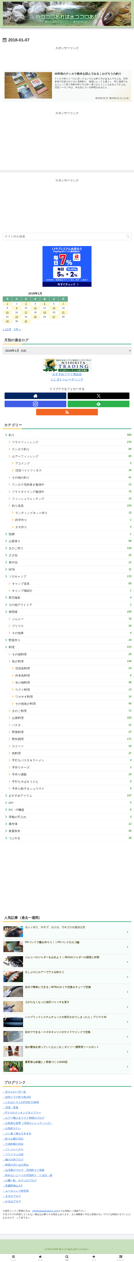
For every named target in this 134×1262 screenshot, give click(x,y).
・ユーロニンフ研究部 (16, 1190)
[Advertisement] (67, 58)
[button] (128, 236)
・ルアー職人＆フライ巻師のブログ (23, 1117)
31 (26, 321)
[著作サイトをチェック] (35, 396)
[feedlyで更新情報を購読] (98, 404)
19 (44, 312)
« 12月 (7, 329)
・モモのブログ (12, 1196)
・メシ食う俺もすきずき (17, 1133)
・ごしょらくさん (13, 1149)
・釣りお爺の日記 (13, 1138)
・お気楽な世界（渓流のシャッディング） (27, 1123)
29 (7, 321)
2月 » (17, 329)
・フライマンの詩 (13, 1154)
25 (35, 316)
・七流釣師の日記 (13, 1144)
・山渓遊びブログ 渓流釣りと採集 (23, 1170)
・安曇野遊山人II (12, 1185)
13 (54, 308)
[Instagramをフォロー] (35, 404)
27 (54, 316)
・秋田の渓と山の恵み (16, 1164)
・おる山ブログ (12, 1201)
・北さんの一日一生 (14, 1091)
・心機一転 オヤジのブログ (20, 1180)
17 (26, 312)
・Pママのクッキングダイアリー (22, 1112)
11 (35, 308)
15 (7, 312)
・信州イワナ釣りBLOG (17, 1097)
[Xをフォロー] (98, 396)
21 (63, 312)
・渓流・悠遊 (10, 1107)
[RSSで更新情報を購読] (67, 412)
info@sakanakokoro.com (45, 1211)
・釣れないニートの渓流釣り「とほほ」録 (27, 1175)
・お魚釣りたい (12, 1128)
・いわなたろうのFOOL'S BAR (21, 1102)
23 (16, 316)
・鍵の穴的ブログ (13, 1159)
